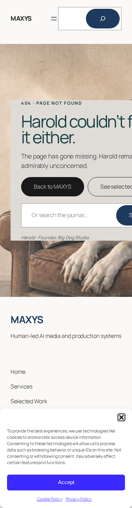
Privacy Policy (79, 499)
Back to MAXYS (52, 186)
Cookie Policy (49, 499)
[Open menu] (54, 18)
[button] (121, 417)
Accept (66, 482)
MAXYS (21, 18)
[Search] (103, 18)
